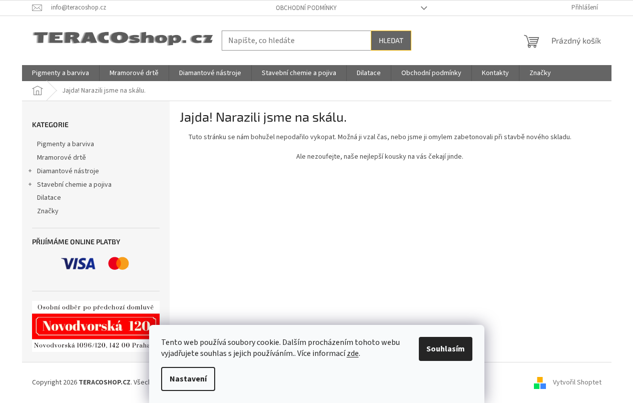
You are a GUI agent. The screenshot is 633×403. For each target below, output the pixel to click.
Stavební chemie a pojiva (74, 185)
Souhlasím (445, 348)
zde (353, 353)
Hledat (391, 40)
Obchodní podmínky (306, 8)
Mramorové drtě (61, 158)
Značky (48, 211)
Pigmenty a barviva (65, 144)
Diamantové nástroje (68, 171)
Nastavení (188, 378)
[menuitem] (60, 73)
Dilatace (49, 198)
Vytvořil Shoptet (577, 382)
